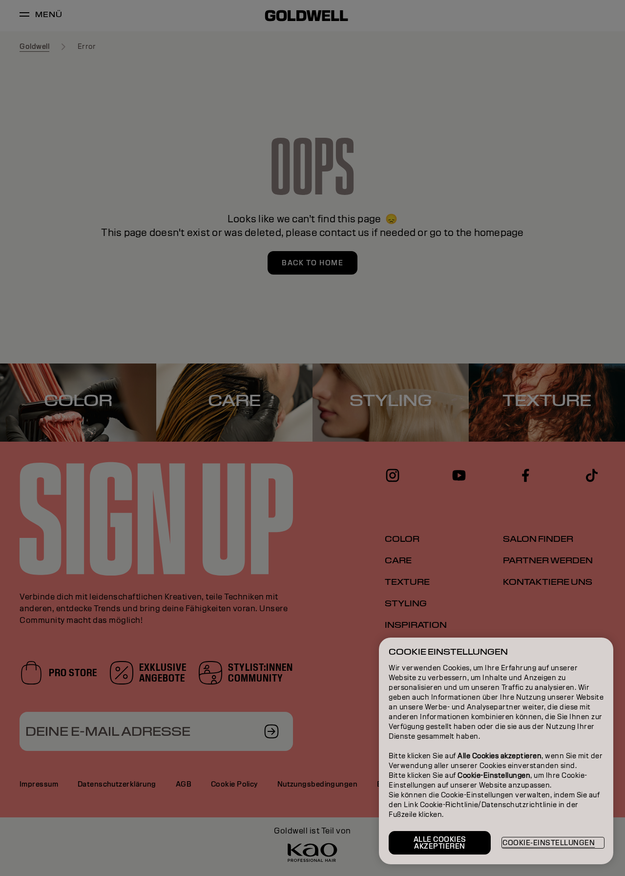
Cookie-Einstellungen (548, 842)
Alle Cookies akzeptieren (440, 843)
